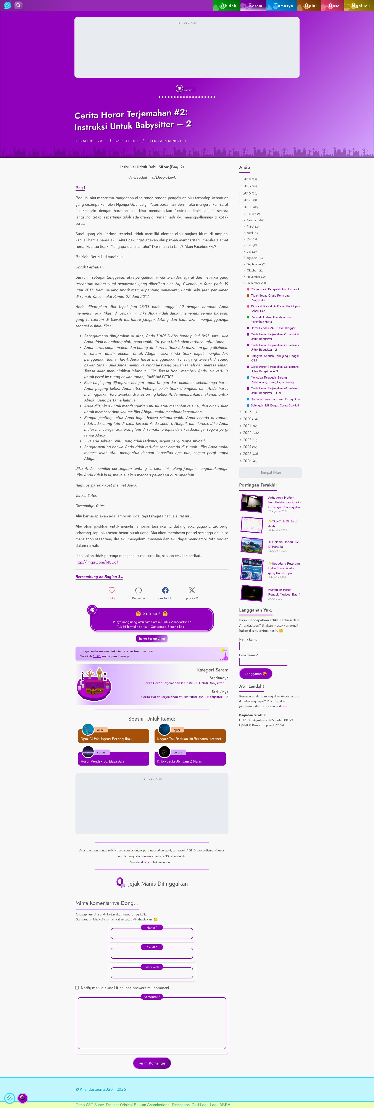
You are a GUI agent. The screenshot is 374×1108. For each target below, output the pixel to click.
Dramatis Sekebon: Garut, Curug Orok (275, 399)
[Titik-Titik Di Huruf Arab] (252, 531)
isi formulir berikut (135, 626)
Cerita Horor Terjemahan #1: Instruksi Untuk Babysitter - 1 (185, 683)
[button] (19, 5)
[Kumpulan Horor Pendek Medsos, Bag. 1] (252, 600)
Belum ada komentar (167, 141)
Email (152, 947)
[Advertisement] (187, 47)
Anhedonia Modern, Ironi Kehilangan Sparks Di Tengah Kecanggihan (284, 502)
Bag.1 (80, 187)
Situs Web (152, 967)
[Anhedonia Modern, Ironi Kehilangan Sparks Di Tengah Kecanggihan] (252, 511)
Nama (152, 927)
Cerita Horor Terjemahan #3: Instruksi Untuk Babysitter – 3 (184, 696)
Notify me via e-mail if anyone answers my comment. (125, 987)
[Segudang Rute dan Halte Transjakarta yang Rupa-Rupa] (252, 579)
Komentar (152, 996)
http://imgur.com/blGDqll (97, 562)
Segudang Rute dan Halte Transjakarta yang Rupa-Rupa (284, 568)
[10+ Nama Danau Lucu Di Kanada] (252, 552)
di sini (145, 862)
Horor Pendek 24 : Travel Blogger (273, 328)
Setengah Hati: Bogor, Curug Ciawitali (275, 405)
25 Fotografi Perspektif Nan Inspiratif (275, 289)
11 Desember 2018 (90, 141)
